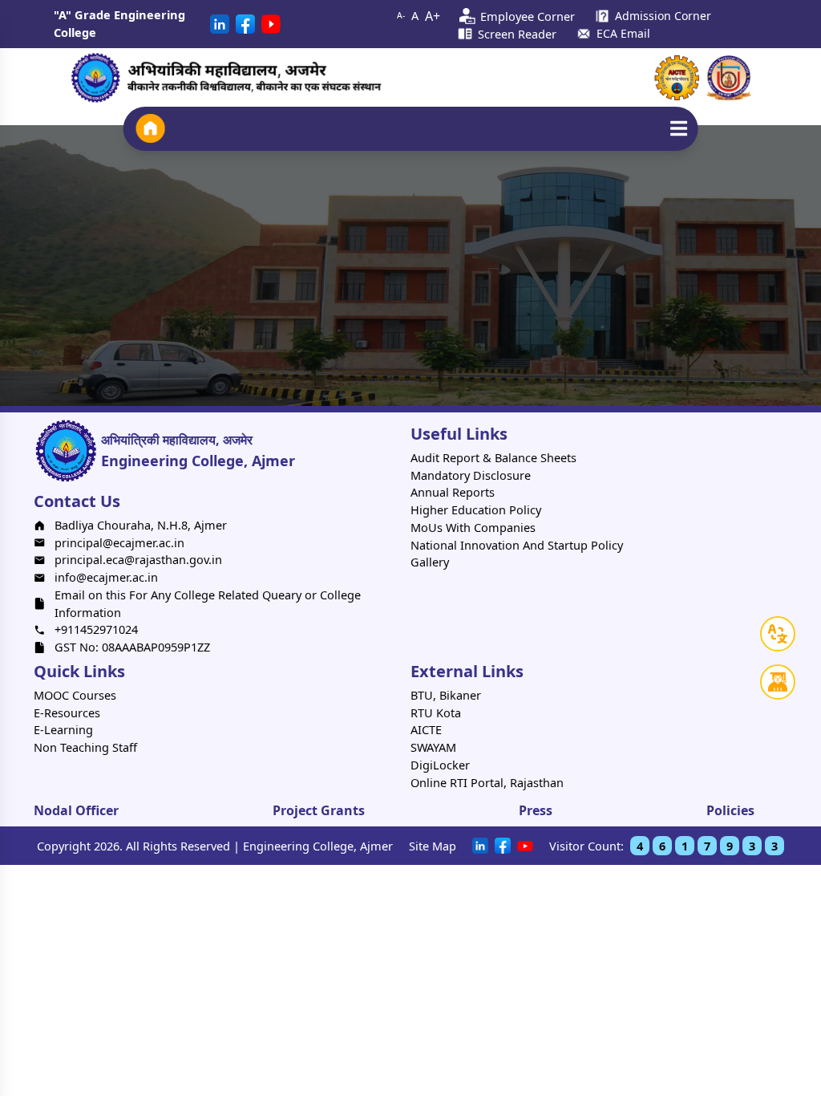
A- (401, 15)
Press (535, 810)
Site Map (432, 846)
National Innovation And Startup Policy (516, 545)
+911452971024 (96, 629)
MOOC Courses (75, 695)
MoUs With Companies (473, 527)
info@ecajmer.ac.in (106, 577)
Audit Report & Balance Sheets (493, 457)
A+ (432, 16)
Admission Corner (663, 15)
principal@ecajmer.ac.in (119, 542)
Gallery (429, 562)
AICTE (426, 729)
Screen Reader (517, 34)
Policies (730, 810)
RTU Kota (435, 712)
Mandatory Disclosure (470, 475)
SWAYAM (433, 747)
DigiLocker (440, 765)
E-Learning (63, 729)
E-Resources (67, 712)
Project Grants (319, 810)
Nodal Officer (76, 810)
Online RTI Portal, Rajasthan (487, 782)
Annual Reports (452, 492)
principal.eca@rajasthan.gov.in (138, 559)
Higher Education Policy (475, 509)
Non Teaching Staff (85, 747)
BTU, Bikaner (445, 695)
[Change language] (777, 634)
